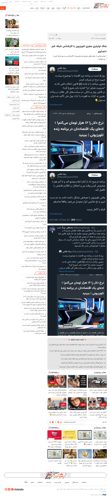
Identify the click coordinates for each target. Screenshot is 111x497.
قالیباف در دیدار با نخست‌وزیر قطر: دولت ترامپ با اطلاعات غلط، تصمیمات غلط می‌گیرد (35, 157)
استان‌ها (42, 8)
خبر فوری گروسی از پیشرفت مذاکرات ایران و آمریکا (34, 95)
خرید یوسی (16, 108)
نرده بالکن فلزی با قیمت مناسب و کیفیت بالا (35, 315)
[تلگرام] (6, 489)
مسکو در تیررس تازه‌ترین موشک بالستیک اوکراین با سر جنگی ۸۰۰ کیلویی (34, 85)
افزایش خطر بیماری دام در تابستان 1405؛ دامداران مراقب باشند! (35, 309)
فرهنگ (71, 8)
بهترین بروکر (16, 115)
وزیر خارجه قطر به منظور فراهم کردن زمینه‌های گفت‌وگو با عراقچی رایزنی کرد (34, 242)
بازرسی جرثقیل (11, 97)
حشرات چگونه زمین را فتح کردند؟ (34, 228)
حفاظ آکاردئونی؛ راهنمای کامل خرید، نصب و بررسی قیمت (34, 332)
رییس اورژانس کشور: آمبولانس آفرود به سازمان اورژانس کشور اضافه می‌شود (34, 121)
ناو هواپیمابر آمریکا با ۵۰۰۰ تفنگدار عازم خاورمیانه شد (34, 68)
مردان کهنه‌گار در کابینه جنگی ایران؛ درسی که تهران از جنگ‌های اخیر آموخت (82, 363)
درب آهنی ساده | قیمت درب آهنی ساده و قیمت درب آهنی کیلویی (34, 320)
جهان (48, 8)
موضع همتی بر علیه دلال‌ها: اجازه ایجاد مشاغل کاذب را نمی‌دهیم (34, 177)
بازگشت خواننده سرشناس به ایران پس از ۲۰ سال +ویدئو (35, 63)
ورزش (53, 8)
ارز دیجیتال (8, 115)
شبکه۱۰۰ (51, 1)
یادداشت (24, 1)
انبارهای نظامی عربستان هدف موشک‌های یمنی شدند (36, 210)
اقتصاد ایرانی (15, 111)
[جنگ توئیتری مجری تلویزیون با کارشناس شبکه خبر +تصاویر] (77, 116)
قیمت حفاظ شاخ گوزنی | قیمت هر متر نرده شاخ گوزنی (34, 326)
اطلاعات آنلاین (101, 5)
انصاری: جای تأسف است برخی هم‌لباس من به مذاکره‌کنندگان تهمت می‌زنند (35, 260)
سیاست (58, 8)
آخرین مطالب (38, 107)
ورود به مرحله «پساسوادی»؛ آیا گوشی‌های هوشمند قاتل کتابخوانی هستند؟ (81, 355)
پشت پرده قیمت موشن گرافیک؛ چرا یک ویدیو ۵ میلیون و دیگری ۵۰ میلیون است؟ (33, 303)
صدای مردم (30, 2)
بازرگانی (40, 273)
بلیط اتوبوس (15, 118)
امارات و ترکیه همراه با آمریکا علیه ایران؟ (35, 79)
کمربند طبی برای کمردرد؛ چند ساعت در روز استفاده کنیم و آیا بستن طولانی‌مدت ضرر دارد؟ (33, 291)
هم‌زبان (36, 1)
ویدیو (32, 8)
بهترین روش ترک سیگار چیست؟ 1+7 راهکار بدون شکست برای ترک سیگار (34, 297)
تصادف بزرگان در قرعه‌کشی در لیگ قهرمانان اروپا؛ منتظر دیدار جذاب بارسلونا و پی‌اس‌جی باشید (34, 148)
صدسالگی (43, 1)
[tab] (40, 45)
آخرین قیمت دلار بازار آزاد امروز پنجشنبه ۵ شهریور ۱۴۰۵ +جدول (33, 101)
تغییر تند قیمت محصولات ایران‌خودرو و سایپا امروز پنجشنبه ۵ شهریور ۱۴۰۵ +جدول (34, 50)
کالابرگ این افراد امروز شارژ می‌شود (34, 73)
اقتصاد (64, 8)
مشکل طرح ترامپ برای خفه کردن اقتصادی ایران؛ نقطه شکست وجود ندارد (82, 359)
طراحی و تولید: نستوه (96, 495)
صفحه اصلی (102, 35)
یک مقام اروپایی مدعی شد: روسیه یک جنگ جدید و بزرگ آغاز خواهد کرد (34, 164)
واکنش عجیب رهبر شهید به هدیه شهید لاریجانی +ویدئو (35, 141)
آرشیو (10, 1)
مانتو (18, 97)
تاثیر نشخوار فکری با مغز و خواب (35, 247)
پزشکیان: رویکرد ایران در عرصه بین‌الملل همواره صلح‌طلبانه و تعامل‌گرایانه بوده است (36, 184)
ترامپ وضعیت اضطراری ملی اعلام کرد (33, 90)
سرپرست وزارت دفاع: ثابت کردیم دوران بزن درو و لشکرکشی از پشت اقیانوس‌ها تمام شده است (34, 113)
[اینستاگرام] (12, 489)
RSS (26, 482)
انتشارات (17, 1)
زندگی (37, 8)
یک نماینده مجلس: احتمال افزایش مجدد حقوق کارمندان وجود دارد (35, 191)
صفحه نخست (86, 8)
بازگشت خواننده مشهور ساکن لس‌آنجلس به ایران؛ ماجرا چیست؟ (36, 170)
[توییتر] (9, 489)
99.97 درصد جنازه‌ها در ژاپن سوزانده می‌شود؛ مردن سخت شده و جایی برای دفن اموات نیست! (76, 351)
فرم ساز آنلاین (15, 101)
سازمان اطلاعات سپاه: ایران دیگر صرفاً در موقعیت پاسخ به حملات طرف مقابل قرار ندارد (34, 134)
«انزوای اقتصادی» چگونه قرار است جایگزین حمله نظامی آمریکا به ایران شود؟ (81, 367)
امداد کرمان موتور (14, 104)
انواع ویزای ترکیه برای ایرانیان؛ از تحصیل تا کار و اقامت (36, 278)
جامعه (78, 8)
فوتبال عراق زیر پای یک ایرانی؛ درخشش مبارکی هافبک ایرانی (36, 284)
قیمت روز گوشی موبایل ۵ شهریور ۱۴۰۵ (33, 232)
